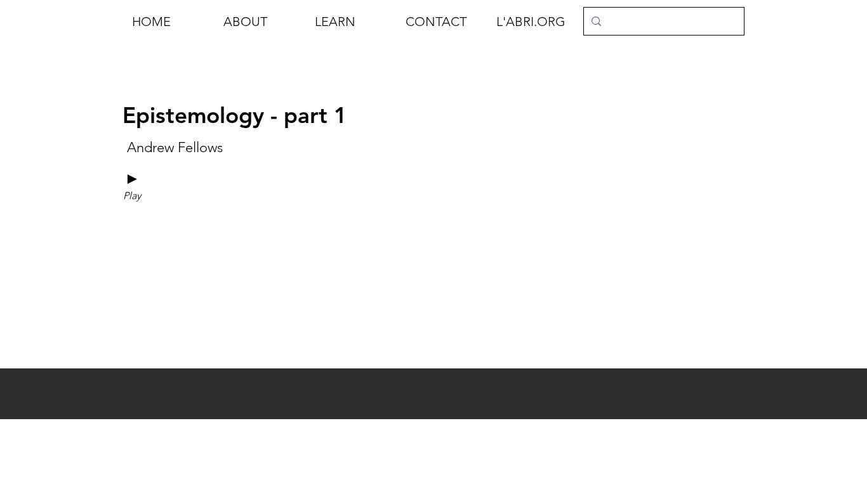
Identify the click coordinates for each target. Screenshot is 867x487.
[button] (259, 21)
